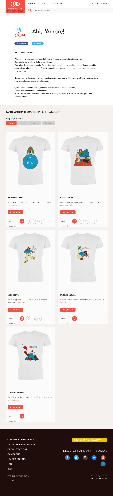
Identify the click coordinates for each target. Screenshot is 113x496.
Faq (9, 464)
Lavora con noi (16, 459)
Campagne (56, 3)
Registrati (94, 3)
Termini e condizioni (18, 476)
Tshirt (11, 123)
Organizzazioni (37, 3)
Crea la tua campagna (86, 439)
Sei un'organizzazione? (21, 444)
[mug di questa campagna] (28, 221)
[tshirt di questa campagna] (22, 221)
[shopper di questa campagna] (35, 221)
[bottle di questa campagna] (41, 221)
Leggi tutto (15, 205)
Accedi (104, 3)
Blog (10, 469)
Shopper (34, 123)
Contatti (12, 480)
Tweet (38, 43)
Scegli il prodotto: (14, 118)
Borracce (48, 123)
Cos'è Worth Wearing (20, 439)
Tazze (22, 123)
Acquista (15, 212)
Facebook (22, 43)
